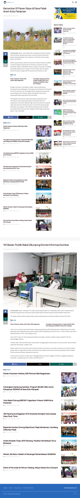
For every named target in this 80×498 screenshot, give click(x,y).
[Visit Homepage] (9, 2)
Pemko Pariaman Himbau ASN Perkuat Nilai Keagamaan (69, 30)
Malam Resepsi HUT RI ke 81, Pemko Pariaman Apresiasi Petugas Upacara (69, 143)
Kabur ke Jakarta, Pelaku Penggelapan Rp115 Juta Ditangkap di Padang (69, 122)
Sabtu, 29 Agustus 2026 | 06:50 (11, 143)
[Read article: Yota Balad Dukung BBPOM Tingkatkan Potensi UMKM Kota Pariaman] (43, 157)
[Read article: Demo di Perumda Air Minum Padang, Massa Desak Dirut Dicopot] (43, 225)
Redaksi (5, 487)
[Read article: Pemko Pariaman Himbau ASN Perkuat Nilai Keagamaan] (43, 131)
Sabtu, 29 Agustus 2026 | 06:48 (11, 157)
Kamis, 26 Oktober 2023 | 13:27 (11, 249)
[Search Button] (73, 2)
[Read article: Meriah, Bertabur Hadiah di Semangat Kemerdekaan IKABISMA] (43, 211)
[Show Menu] (76, 2)
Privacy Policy (17, 487)
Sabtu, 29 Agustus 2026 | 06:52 (11, 130)
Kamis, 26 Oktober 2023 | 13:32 (11, 15)
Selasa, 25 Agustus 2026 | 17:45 (11, 210)
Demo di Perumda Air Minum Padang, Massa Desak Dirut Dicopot (69, 102)
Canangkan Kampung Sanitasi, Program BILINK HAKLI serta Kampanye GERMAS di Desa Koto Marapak (69, 40)
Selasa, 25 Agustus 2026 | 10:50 (12, 224)
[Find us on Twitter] (76, 494)
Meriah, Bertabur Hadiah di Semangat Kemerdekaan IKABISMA (69, 92)
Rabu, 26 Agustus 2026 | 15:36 (11, 183)
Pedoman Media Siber (28, 487)
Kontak (10, 487)
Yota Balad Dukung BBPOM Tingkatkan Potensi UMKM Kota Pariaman (69, 52)
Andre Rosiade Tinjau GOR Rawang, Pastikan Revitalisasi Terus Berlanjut (69, 82)
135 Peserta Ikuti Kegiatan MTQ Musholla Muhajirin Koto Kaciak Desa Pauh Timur (69, 62)
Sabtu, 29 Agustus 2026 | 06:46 (11, 170)
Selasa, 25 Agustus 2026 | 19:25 (12, 197)
